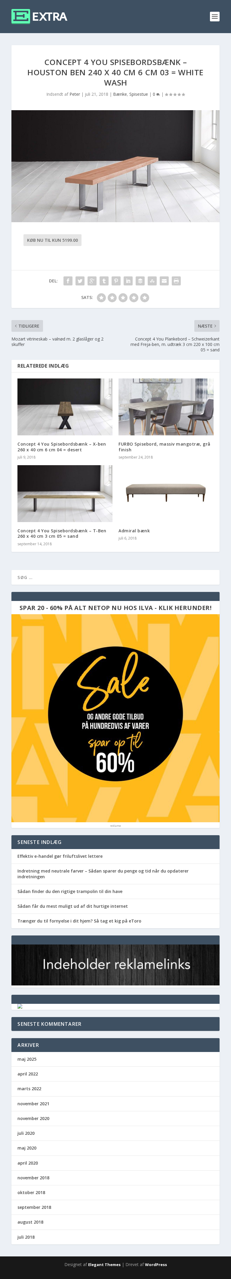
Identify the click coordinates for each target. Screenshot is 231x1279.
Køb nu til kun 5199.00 (52, 240)
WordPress (156, 1264)
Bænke (120, 94)
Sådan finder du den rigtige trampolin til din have (69, 891)
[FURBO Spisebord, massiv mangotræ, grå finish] (166, 406)
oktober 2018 (31, 1192)
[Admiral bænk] (166, 493)
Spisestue (138, 94)
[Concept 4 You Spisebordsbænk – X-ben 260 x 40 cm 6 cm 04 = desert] (64, 406)
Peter (74, 94)
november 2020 (33, 1118)
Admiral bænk (134, 531)
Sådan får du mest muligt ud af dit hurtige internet (72, 906)
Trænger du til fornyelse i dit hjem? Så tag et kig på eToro (79, 921)
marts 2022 (29, 1088)
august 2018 (30, 1222)
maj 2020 (26, 1148)
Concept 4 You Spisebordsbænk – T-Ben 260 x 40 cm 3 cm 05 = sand (61, 533)
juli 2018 (26, 1237)
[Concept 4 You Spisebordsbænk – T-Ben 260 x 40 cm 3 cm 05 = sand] (64, 493)
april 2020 (27, 1163)
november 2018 (33, 1178)
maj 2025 (26, 1059)
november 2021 (33, 1103)
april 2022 (27, 1074)
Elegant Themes (104, 1264)
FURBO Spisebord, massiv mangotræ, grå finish (165, 446)
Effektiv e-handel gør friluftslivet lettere (60, 856)
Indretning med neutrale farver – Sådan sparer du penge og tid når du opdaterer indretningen (103, 873)
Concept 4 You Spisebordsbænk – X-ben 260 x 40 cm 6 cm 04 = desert (61, 446)
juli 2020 (26, 1133)
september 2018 (34, 1207)
